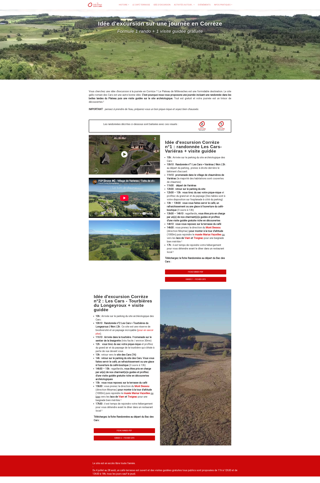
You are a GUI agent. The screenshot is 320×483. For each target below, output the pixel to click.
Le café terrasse (141, 5)
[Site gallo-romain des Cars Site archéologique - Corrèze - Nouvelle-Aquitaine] (95, 4)
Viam (187, 237)
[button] (128, 4)
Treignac (198, 237)
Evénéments (204, 5)
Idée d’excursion (162, 5)
